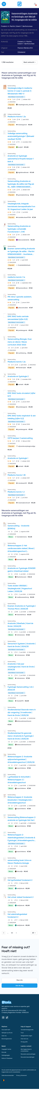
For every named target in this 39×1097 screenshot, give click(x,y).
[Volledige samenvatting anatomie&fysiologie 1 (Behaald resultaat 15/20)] (4, 132)
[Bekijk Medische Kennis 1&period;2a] (19, 119)
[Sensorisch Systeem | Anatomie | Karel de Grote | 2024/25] (4, 642)
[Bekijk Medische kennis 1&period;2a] (19, 363)
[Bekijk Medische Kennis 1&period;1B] (19, 477)
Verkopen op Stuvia (7, 1033)
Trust (22, 1033)
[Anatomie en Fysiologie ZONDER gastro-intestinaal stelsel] (4, 567)
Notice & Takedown (7, 1058)
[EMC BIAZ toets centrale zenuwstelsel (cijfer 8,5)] (4, 315)
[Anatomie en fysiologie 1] (4, 457)
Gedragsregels (6, 1055)
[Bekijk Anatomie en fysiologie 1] (19, 461)
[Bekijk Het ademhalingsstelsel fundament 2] (19, 918)
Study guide (24, 1042)
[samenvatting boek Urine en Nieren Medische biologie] (4, 859)
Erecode (4, 1052)
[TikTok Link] (7, 1017)
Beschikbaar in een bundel (15, 97)
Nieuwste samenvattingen (28, 1054)
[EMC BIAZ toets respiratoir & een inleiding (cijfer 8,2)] (4, 414)
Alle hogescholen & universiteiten (26, 1050)
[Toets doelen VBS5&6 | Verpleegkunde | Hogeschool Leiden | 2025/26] (4, 584)
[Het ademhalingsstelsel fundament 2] (4, 913)
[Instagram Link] (3, 1017)
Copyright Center (6, 1049)
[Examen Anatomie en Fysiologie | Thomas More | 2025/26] (4, 605)
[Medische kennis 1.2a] (4, 361)
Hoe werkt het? (6, 1029)
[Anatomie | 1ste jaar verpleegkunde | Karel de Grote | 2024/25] (4, 663)
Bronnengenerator (7, 1039)
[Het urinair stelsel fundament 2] (4, 896)
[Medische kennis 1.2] (4, 491)
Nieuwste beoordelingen (27, 1057)
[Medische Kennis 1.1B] (4, 474)
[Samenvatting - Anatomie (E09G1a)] (4, 525)
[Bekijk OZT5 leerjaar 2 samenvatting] (19, 442)
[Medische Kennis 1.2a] (4, 115)
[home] (20, 4)
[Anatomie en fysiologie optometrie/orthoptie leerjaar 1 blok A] (4, 155)
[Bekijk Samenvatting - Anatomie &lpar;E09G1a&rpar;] (19, 530)
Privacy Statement (21, 1075)
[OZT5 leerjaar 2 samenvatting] (4, 437)
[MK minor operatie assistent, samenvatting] (4, 296)
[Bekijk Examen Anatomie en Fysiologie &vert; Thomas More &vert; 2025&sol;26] (19, 609)
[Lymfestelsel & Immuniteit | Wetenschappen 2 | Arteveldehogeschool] (4, 776)
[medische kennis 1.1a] (4, 276)
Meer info (19, 980)
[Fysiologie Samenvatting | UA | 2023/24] (4, 686)
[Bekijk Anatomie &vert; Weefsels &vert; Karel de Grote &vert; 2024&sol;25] (19, 628)
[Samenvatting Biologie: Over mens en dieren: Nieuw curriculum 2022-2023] (4, 338)
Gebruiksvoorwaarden (8, 1075)
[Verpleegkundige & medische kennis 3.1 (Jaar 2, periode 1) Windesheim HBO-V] (4, 87)
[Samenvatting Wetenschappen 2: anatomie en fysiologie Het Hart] (4, 816)
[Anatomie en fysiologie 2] (4, 375)
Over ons (4, 1036)
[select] (29, 62)
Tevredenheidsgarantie (27, 1029)
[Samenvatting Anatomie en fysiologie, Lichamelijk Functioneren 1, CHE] (4, 225)
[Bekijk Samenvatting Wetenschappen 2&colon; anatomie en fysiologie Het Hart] (19, 820)
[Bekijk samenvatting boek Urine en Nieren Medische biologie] (19, 864)
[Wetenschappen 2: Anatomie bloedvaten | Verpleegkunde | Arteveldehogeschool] (4, 796)
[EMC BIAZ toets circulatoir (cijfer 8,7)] (4, 392)
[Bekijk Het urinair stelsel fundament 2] (19, 900)
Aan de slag (19, 985)
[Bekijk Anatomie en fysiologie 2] (19, 379)
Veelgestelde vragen (26, 1036)
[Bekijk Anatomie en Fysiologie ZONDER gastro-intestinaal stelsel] (19, 571)
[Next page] (16, 933)
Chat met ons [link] (24, 1039)
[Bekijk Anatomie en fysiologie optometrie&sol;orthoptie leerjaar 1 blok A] (19, 163)
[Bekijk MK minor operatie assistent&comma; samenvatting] (19, 301)
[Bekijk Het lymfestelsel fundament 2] (19, 883)
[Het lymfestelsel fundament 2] (4, 879)
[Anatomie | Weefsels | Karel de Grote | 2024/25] (4, 622)
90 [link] (12, 933)
